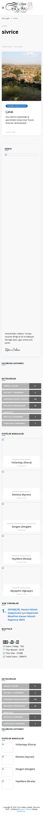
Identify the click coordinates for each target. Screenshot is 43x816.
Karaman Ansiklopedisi (16, 106)
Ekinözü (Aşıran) (21, 494)
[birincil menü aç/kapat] (3, 7)
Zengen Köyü (31, 523)
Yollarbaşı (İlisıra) (21, 462)
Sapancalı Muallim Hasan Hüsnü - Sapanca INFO (23, 616)
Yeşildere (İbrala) (21, 558)
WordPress (21, 811)
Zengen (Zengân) (21, 526)
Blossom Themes (25, 809)
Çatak (9, 112)
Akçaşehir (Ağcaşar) (21, 590)
